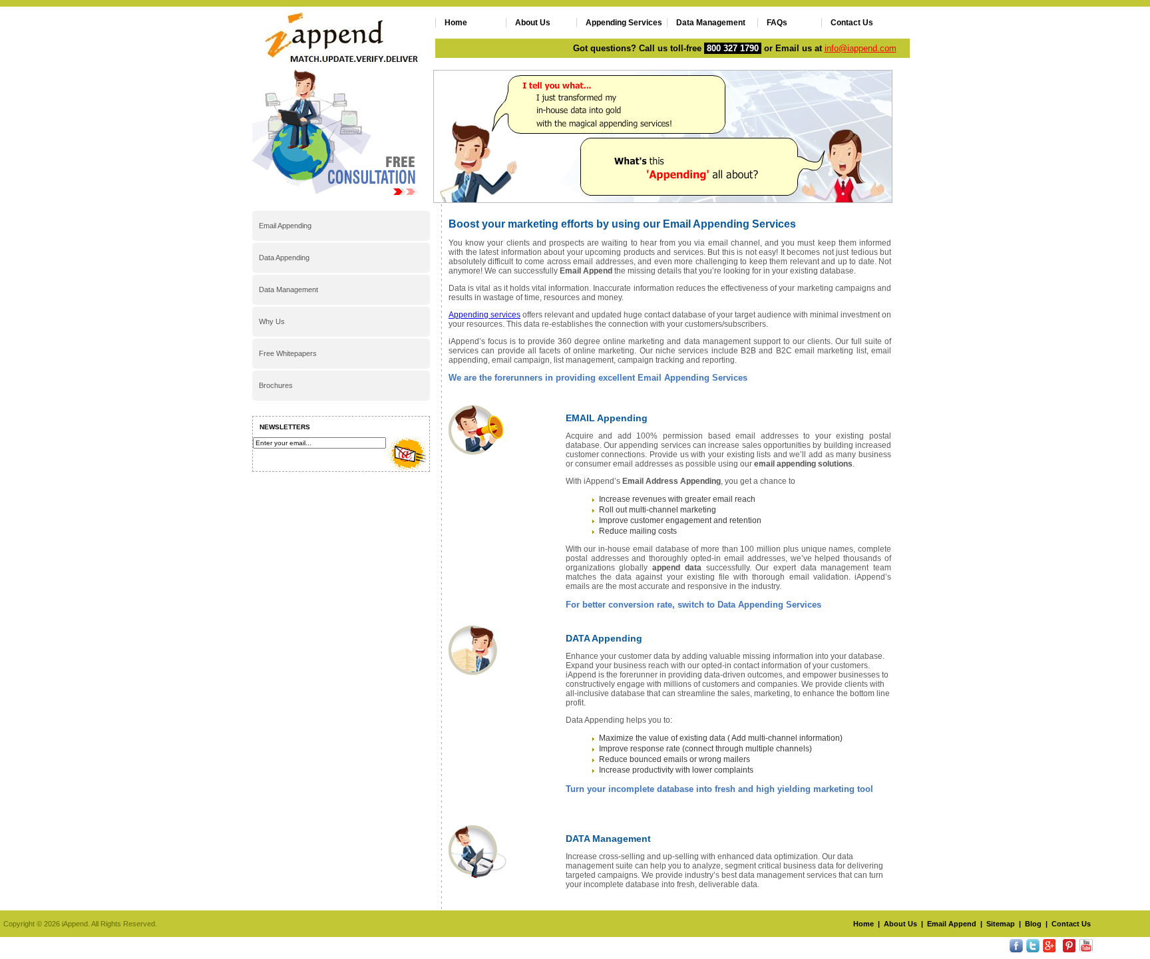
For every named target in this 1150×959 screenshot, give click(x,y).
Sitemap (1000, 924)
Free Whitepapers (288, 353)
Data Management (710, 22)
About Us (532, 22)
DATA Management (608, 838)
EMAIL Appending (607, 418)
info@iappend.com (860, 48)
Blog (1033, 924)
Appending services (484, 314)
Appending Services (624, 22)
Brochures (276, 385)
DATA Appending (604, 638)
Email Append (951, 924)
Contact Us (852, 22)
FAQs (777, 22)
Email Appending (285, 226)
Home (456, 22)
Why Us (272, 321)
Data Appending (284, 258)
